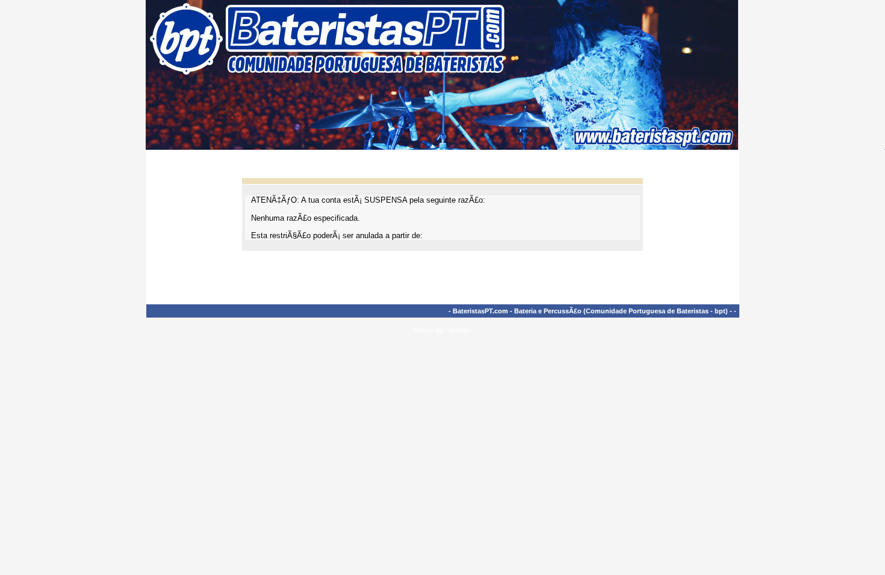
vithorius (459, 330)
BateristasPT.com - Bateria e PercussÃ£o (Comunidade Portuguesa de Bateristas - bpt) (590, 311)
